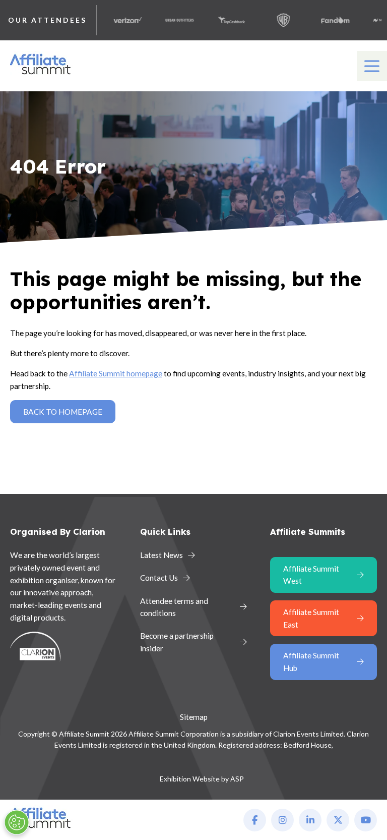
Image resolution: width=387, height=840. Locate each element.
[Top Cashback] (224, 20)
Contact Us (159, 577)
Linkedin (310, 820)
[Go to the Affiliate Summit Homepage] (42, 74)
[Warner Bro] (276, 20)
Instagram (282, 820)
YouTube (365, 820)
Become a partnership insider (177, 642)
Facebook (254, 820)
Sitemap (194, 716)
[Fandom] (328, 20)
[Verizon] (121, 20)
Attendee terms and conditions (174, 607)
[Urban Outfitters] (172, 20)
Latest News (161, 554)
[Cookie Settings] (16, 822)
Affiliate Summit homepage (115, 373)
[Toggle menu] (371, 66)
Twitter (338, 820)
